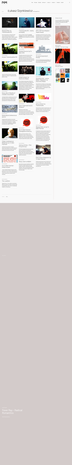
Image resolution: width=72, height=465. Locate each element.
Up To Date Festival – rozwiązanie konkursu (25, 130)
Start (32, 2)
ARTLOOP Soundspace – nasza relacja (43, 31)
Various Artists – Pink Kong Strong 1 (25, 145)
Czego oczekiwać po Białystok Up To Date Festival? (8, 142)
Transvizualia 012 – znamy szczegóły (26, 31)
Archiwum (43, 2)
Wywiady (39, 2)
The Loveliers (6, 181)
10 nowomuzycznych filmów (42, 56)
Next (7, 196)
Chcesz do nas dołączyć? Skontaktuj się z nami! (62, 22)
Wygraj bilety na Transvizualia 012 (7, 31)
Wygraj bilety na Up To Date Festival (42, 127)
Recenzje (35, 2)
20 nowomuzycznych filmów (44, 59)
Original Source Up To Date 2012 (25, 52)
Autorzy (48, 2)
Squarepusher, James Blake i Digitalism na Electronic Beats (42, 80)
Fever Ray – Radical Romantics (12, 411)
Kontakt (62, 2)
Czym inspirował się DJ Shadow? (26, 106)
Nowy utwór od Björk (25, 161)
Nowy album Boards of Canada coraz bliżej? (8, 93)
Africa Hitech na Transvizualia (40, 104)
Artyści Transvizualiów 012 (9, 57)
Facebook (58, 2)
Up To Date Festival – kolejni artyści (8, 166)
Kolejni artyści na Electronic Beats (24, 78)
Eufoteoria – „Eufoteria (12, 122)
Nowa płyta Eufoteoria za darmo (9, 116)
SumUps (53, 2)
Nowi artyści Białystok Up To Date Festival (43, 158)
